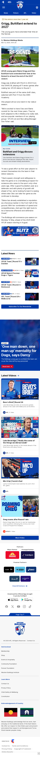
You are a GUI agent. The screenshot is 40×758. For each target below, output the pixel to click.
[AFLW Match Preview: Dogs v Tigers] (20, 273)
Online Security (7, 752)
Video (34, 13)
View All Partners (18, 586)
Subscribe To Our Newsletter (20, 306)
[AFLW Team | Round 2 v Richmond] (20, 285)
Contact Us (31, 640)
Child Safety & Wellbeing (9, 692)
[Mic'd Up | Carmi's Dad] (20, 475)
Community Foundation (9, 664)
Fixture (15, 13)
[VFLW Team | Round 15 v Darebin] (20, 261)
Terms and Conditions (20, 746)
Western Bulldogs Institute (10, 672)
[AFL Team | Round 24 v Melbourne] (20, 297)
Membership (5, 651)
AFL (25, 13)
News (6, 13)
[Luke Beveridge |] (20, 436)
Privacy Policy (6, 688)
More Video (19, 538)
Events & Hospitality (8, 659)
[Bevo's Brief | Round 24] (20, 396)
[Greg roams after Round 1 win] (20, 515)
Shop (3, 655)
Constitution (5, 696)
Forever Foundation (7, 668)
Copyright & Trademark (22, 749)
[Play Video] (20, 136)
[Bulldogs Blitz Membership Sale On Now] (20, 231)
